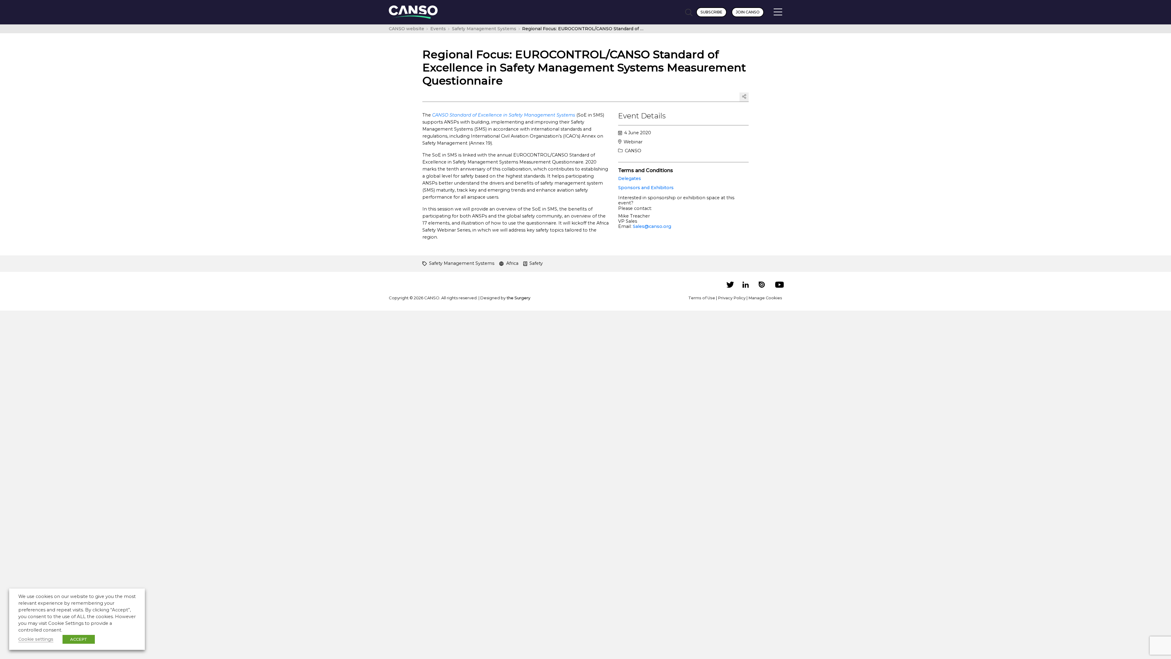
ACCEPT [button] (78, 639)
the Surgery (518, 297)
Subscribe (711, 12)
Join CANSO (748, 12)
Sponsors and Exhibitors (646, 187)
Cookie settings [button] (35, 639)
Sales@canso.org (652, 226)
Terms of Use (701, 297)
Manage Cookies (765, 297)
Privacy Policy (732, 297)
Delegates (629, 178)
